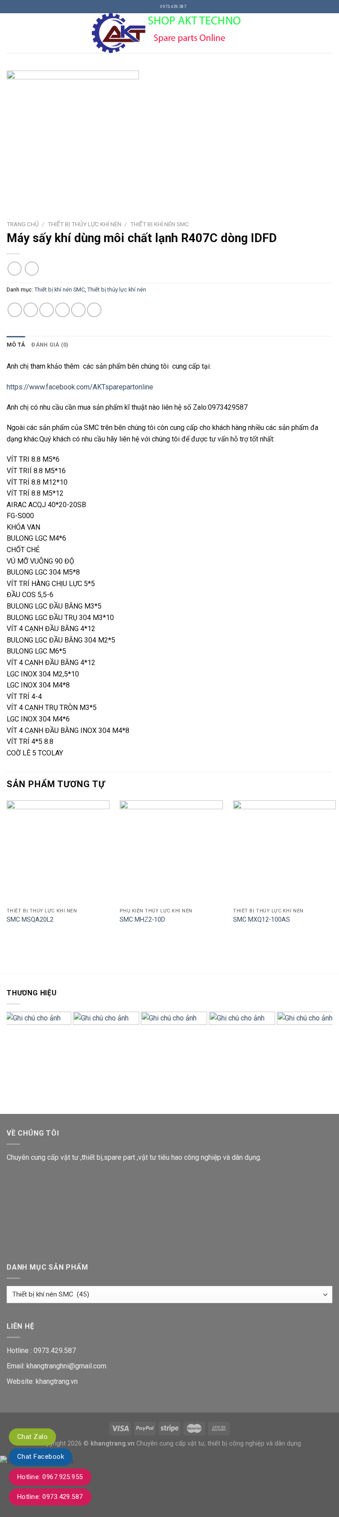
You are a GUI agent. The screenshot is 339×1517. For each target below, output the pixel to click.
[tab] (16, 345)
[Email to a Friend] (62, 310)
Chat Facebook (40, 1457)
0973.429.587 (55, 1350)
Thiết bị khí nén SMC (159, 224)
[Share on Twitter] (46, 310)
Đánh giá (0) (49, 344)
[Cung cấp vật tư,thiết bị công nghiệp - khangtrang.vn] (169, 33)
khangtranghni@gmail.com (66, 1366)
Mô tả (16, 344)
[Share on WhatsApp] (15, 310)
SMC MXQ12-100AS (261, 919)
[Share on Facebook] (30, 310)
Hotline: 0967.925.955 (50, 1477)
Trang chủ (23, 224)
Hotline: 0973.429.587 (50, 1497)
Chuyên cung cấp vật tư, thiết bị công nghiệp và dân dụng (218, 1443)
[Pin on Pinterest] (78, 310)
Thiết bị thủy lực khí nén (84, 224)
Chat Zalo (32, 1437)
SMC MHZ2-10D (142, 919)
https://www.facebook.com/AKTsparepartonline (80, 387)
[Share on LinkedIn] (94, 310)
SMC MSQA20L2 (30, 919)
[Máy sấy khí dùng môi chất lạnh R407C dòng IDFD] (169, 137)
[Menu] (12, 33)
